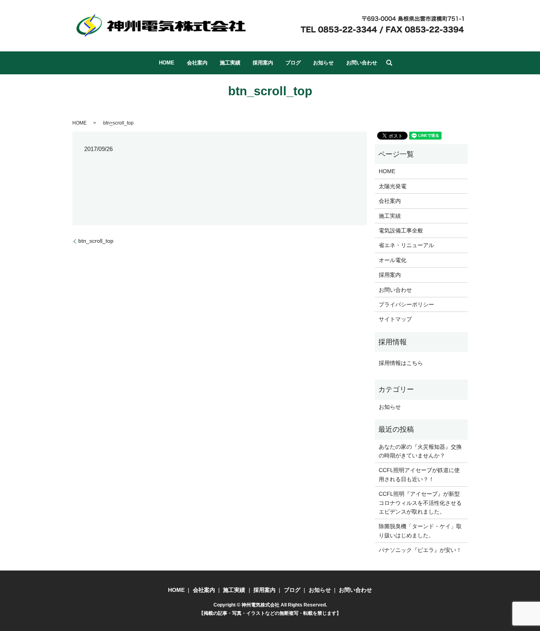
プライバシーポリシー (406, 304)
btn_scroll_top (95, 241)
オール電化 (392, 260)
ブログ (293, 63)
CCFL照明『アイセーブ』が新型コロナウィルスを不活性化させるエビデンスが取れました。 (420, 503)
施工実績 (230, 63)
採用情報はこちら (401, 363)
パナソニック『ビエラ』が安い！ (420, 550)
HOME (166, 63)
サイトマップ (395, 319)
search (389, 63)
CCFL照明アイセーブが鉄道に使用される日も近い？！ (419, 474)
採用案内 (263, 63)
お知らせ (323, 63)
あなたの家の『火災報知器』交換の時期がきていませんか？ (420, 451)
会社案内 (197, 63)
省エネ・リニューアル (406, 245)
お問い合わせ (361, 63)
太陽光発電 (392, 186)
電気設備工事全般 (401, 230)
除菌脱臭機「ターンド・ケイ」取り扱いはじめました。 (420, 530)
